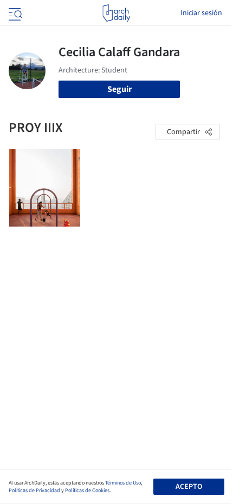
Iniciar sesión (201, 13)
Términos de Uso (123, 483)
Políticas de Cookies (87, 490)
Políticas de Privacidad (34, 490)
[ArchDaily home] (116, 13)
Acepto (189, 486)
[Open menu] (14, 13)
